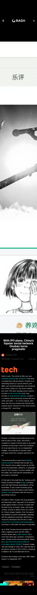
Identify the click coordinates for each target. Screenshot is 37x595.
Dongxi (23, 482)
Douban (6, 567)
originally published (8, 379)
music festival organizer (18, 396)
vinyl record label (15, 393)
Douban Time (6, 492)
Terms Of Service (9, 574)
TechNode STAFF (11, 355)
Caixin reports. (22, 534)
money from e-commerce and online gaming (17, 522)
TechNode (22, 379)
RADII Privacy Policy (22, 574)
